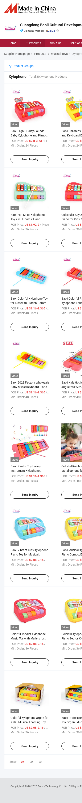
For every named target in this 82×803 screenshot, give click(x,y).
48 (40, 762)
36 (31, 762)
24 (22, 762)
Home (12, 43)
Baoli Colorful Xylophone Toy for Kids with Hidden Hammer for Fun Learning (30, 302)
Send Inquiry (29, 159)
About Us (55, 43)
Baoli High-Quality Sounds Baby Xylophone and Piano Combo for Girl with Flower (28, 135)
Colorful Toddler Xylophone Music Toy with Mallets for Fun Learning (28, 638)
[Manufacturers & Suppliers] (30, 8)
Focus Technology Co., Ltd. (53, 786)
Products (35, 43)
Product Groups (22, 66)
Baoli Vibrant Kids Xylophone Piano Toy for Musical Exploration (29, 554)
